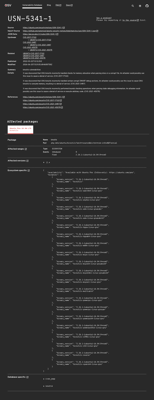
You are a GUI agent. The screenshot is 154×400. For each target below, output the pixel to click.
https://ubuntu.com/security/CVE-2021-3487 (41, 104)
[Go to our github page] (147, 5)
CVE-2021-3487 (29, 42)
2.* (48, 162)
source (49, 386)
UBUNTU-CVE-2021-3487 (40, 45)
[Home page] (8, 6)
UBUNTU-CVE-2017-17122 (40, 40)
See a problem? (104, 18)
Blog (49, 5)
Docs (68, 5)
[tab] (20, 130)
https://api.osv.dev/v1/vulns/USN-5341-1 (39, 34)
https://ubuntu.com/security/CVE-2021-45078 (42, 107)
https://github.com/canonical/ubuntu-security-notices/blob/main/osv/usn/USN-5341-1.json (59, 31)
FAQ (57, 5)
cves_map (50, 379)
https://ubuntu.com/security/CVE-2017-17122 (41, 100)
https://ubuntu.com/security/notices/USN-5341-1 (42, 28)
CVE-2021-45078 (30, 47)
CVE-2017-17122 (29, 37)
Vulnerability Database (32, 5)
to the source (129, 20)
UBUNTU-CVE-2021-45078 (41, 50)
